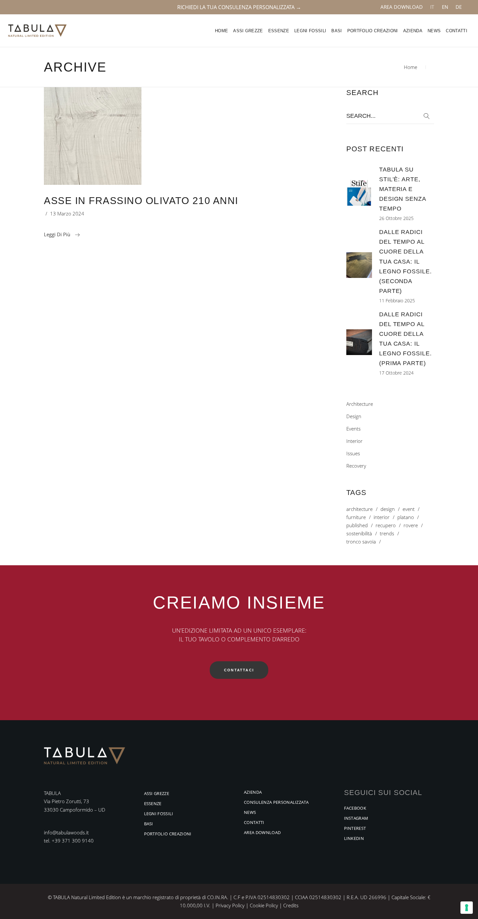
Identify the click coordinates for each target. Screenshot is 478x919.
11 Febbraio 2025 (397, 300)
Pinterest (355, 828)
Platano (405, 517)
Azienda (253, 792)
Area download (401, 7)
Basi (148, 824)
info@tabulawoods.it (66, 832)
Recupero (386, 525)
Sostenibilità (359, 533)
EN (445, 7)
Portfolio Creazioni (168, 834)
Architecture (359, 404)
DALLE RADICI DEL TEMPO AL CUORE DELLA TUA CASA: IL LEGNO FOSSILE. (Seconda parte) (405, 261)
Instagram (356, 818)
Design (353, 416)
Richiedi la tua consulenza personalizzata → (239, 7)
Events (353, 428)
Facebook (355, 808)
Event (409, 509)
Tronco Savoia (361, 541)
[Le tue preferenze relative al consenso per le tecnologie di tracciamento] (466, 907)
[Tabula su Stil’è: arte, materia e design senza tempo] (359, 193)
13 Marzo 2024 (67, 213)
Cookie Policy (264, 905)
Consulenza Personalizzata (276, 802)
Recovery (356, 465)
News (250, 812)
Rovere (411, 525)
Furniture (356, 517)
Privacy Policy (230, 905)
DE (459, 7)
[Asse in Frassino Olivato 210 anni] (92, 136)
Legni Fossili (158, 813)
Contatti (254, 822)
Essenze (153, 803)
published (357, 525)
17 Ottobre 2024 (396, 373)
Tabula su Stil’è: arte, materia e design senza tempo (402, 189)
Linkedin (354, 838)
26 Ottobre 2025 (396, 218)
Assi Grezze (156, 793)
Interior (354, 441)
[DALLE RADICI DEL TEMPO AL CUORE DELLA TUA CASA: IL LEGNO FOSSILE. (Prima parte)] (359, 342)
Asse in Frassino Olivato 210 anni (141, 200)
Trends (387, 533)
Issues (353, 453)
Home (410, 67)
